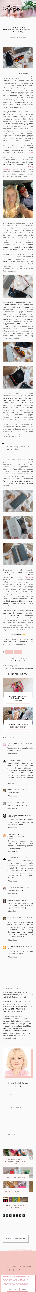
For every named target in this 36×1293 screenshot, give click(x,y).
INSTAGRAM (27, 1266)
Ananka (11, 887)
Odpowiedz (12, 754)
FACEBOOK (12, 1266)
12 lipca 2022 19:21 (21, 900)
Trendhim (29, 577)
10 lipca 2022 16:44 (21, 790)
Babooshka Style (15, 946)
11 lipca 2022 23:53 (21, 887)
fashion (18, 652)
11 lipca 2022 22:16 (24, 858)
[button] (26, 5)
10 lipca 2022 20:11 (22, 802)
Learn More (13, 1289)
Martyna (11, 802)
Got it (24, 1289)
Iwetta (10, 900)
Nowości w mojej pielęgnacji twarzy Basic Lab (15, 1161)
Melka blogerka (14, 917)
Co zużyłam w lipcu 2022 (15, 1177)
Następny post (11, 666)
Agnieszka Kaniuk (15, 743)
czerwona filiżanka (16, 815)
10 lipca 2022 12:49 (24, 760)
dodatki (9, 652)
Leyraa (10, 790)
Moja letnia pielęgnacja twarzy (18, 669)
